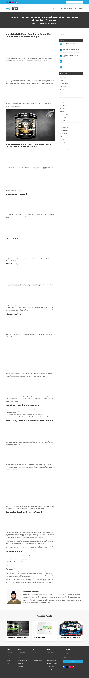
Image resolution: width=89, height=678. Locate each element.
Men (61, 102)
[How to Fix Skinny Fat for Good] (61, 61)
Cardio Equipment (64, 83)
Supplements (63, 127)
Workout (62, 146)
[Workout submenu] (65, 8)
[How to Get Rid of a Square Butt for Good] (61, 67)
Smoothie (62, 124)
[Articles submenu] (57, 8)
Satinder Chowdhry (44, 23)
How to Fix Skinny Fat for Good (69, 61)
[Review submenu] (71, 8)
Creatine (52, 23)
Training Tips (63, 130)
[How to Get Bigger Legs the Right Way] (61, 50)
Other (61, 111)
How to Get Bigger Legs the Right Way (71, 49)
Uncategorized (63, 133)
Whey (61, 139)
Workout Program (64, 149)
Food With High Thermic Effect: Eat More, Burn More (72, 44)
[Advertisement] (30, 46)
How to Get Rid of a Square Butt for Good (72, 66)
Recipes (61, 117)
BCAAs (61, 80)
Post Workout (63, 114)
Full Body (62, 92)
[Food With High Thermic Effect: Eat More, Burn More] (61, 44)
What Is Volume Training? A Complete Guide (71, 56)
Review (55, 23)
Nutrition (62, 105)
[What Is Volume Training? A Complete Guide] (61, 56)
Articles (61, 77)
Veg (61, 136)
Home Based (63, 96)
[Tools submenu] (77, 8)
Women (61, 142)
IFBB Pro (61, 99)
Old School (62, 108)
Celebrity (62, 86)
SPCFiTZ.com (64, 594)
